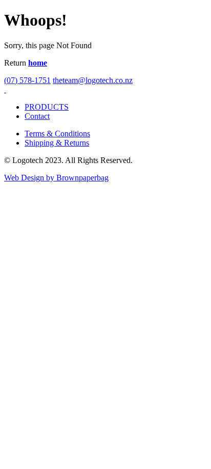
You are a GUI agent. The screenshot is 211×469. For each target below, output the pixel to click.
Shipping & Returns (57, 142)
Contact (37, 116)
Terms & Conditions (57, 133)
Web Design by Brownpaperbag (56, 177)
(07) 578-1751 (27, 80)
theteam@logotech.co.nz (93, 80)
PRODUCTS (47, 107)
